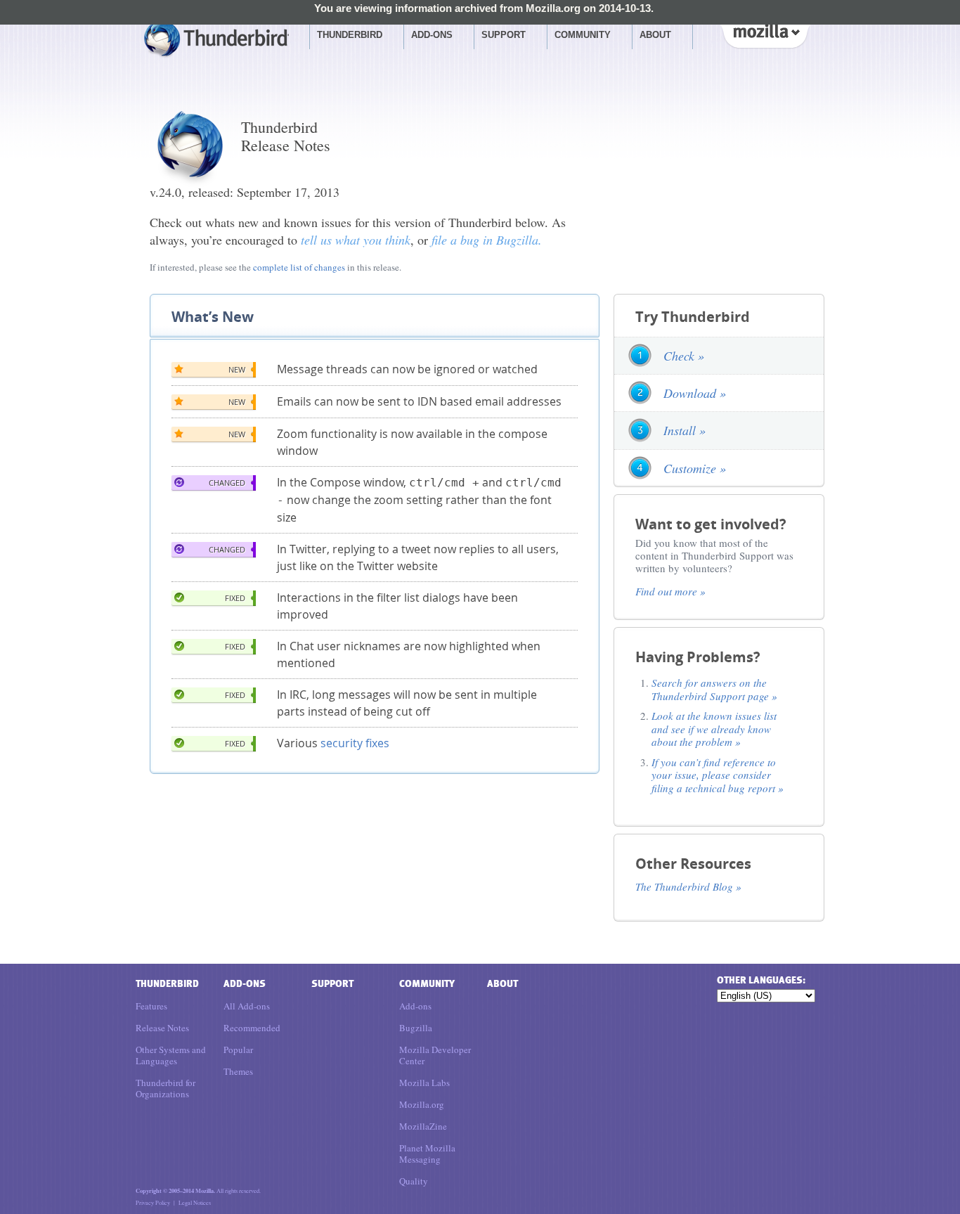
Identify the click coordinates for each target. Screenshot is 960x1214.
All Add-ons (246, 1006)
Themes (238, 1071)
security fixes (354, 743)
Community (582, 35)
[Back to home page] (216, 40)
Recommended (251, 1027)
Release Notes (162, 1027)
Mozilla (764, 34)
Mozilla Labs (424, 1082)
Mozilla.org (421, 1104)
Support (503, 35)
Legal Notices (195, 1202)
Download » (694, 393)
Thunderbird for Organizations (165, 1088)
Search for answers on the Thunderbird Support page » (714, 689)
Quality (413, 1181)
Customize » (694, 468)
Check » (683, 355)
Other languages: (761, 980)
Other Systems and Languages (171, 1055)
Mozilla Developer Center (435, 1055)
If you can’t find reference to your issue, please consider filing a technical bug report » (717, 775)
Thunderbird (349, 35)
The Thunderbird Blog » (688, 886)
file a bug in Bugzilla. (487, 239)
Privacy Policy (153, 1202)
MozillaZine (423, 1126)
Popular (238, 1049)
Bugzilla (415, 1027)
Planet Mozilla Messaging (427, 1153)
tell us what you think (355, 239)
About (655, 35)
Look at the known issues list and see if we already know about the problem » (714, 729)
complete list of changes (299, 267)
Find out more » (670, 591)
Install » (684, 430)
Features (151, 1006)
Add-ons (432, 35)
